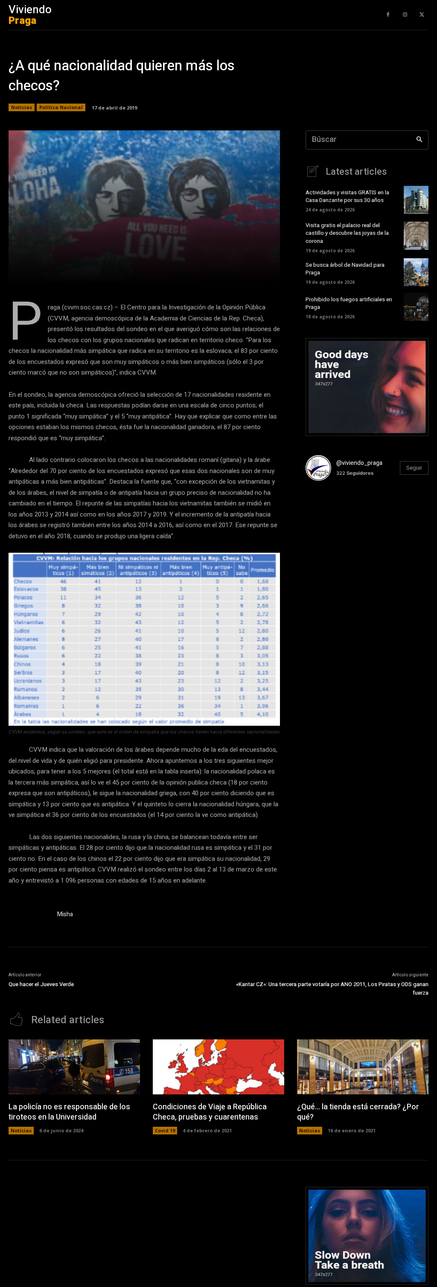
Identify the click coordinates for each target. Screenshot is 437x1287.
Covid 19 (165, 1130)
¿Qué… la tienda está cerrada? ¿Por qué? (358, 1112)
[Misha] (29, 915)
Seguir (414, 468)
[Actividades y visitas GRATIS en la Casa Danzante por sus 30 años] (416, 200)
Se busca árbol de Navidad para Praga (345, 269)
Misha (65, 914)
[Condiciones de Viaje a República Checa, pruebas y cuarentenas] (218, 1066)
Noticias (21, 107)
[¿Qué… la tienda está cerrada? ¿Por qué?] (362, 1066)
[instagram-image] (326, 508)
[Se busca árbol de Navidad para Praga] (416, 272)
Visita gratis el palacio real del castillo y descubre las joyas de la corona (347, 233)
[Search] (419, 140)
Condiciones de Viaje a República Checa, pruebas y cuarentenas (210, 1112)
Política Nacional (61, 107)
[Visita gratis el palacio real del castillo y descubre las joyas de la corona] (416, 236)
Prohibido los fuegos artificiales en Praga (349, 303)
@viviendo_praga (359, 463)
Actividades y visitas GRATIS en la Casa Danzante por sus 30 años (347, 196)
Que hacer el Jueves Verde (41, 984)
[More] (278, 272)
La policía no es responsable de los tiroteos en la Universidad (69, 1112)
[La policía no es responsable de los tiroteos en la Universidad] (74, 1066)
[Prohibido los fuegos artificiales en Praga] (416, 307)
